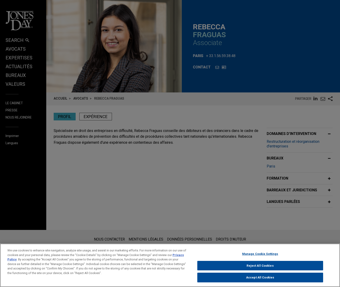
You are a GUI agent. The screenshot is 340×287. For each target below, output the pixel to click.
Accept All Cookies (260, 277)
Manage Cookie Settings (260, 254)
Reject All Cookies (260, 265)
